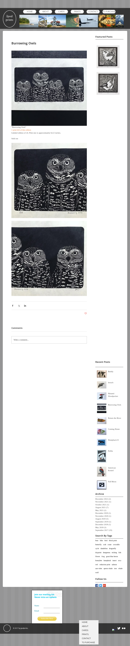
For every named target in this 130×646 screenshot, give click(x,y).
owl (96, 565)
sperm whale (108, 568)
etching (114, 552)
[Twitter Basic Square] (100, 585)
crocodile (116, 545)
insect (114, 560)
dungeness (106, 552)
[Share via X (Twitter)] (19, 305)
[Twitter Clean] (119, 628)
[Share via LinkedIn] (25, 305)
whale (120, 568)
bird (105, 540)
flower (97, 556)
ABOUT (85, 626)
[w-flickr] (123, 628)
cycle (97, 548)
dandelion (104, 548)
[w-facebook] (114, 630)
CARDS (85, 630)
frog (103, 556)
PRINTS (85, 634)
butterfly (98, 545)
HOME (84, 622)
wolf (97, 572)
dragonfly (112, 548)
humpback (107, 560)
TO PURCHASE (88, 642)
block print (113, 540)
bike (101, 540)
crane (109, 545)
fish (119, 552)
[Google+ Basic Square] (104, 585)
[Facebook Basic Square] (96, 585)
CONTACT (86, 638)
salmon (114, 565)
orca (119, 560)
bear (96, 540)
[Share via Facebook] (12, 305)
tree (115, 568)
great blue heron (112, 556)
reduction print (105, 565)
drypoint (98, 552)
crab (104, 545)
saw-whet (98, 568)
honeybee (98, 560)
